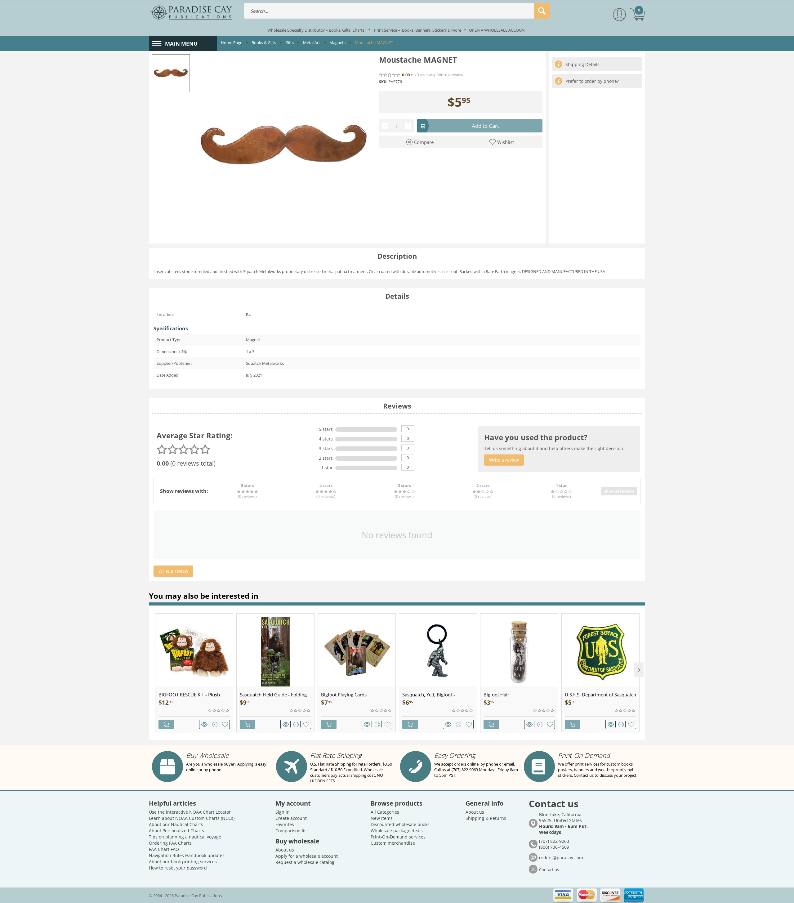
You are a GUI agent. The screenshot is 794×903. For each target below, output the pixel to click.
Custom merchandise (393, 843)
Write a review (450, 75)
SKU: (383, 81)
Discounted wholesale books (400, 824)
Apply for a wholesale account (306, 856)
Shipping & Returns (486, 818)
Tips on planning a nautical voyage (185, 837)
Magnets (337, 42)
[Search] (542, 11)
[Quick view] (205, 724)
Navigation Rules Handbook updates (187, 855)
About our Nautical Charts (176, 824)
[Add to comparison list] (215, 724)
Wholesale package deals (397, 831)
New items (382, 818)
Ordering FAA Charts (170, 843)
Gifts (289, 42)
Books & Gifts (264, 42)
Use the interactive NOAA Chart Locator (190, 812)
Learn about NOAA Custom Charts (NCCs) (191, 818)
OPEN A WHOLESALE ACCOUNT (498, 30)
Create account (291, 818)
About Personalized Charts (176, 831)
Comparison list (291, 831)
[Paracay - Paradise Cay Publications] (191, 12)
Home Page (231, 42)
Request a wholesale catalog (304, 862)
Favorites (284, 824)
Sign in (282, 812)
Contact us (549, 869)
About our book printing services (183, 862)
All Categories (385, 812)
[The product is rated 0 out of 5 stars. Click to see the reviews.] (390, 75)
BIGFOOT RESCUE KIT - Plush (189, 694)
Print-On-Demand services (398, 837)
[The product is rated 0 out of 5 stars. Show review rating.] (219, 711)
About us (284, 850)
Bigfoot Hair (496, 694)
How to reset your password (178, 868)
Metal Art (311, 42)
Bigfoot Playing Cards (344, 694)
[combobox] (397, 11)
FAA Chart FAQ (164, 849)
